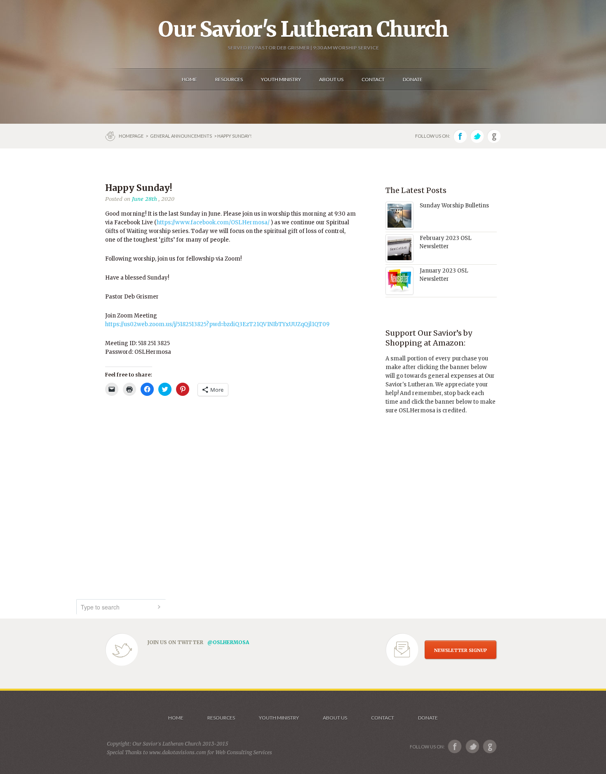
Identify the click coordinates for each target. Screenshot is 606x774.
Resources (221, 718)
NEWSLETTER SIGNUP (460, 650)
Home (175, 718)
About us (335, 718)
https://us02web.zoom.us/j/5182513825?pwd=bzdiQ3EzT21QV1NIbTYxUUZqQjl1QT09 (217, 324)
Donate (428, 718)
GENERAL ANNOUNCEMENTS (181, 136)
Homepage (131, 136)
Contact (382, 718)
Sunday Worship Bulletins (454, 205)
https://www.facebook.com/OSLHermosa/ (213, 222)
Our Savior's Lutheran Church (303, 29)
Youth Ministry (279, 718)
